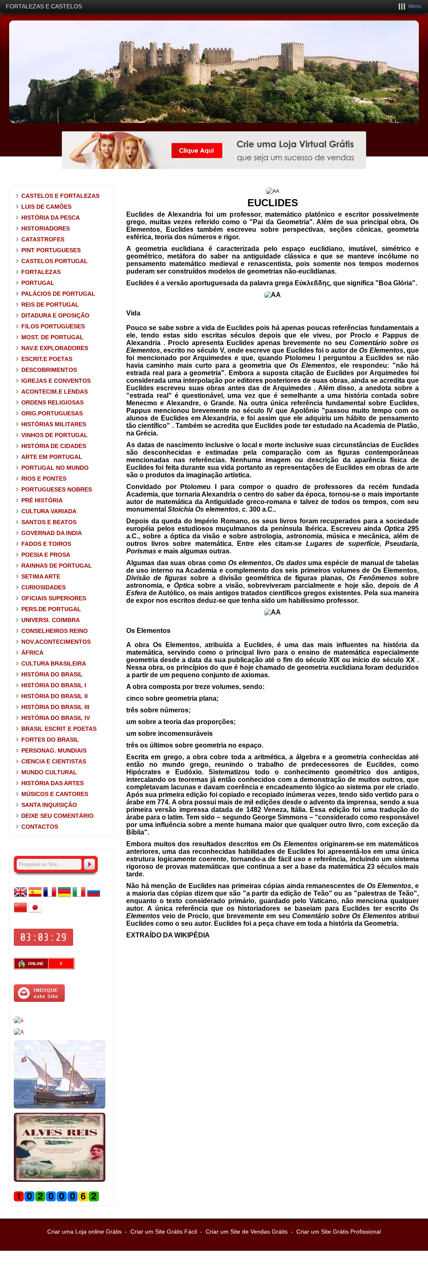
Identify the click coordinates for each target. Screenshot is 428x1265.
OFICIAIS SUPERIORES (53, 598)
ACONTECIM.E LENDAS (54, 391)
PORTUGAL (37, 282)
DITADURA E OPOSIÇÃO (55, 315)
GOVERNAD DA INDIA (51, 533)
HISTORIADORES (45, 228)
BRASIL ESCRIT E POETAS (59, 728)
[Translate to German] (64, 897)
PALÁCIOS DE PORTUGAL (58, 293)
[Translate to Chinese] (20, 912)
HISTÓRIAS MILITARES (53, 424)
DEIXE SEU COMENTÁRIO (57, 815)
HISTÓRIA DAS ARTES (52, 783)
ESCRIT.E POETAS (46, 359)
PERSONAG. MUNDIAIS (54, 750)
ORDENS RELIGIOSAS (52, 402)
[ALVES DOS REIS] (59, 1180)
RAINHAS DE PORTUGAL (56, 565)
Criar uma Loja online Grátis (84, 1231)
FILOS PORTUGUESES (53, 326)
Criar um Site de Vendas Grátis (247, 1231)
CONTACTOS (39, 826)
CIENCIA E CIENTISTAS (53, 761)
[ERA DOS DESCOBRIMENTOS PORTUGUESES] (59, 1107)
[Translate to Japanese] (35, 912)
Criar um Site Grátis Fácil (163, 1231)
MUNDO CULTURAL (49, 772)
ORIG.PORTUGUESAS (52, 413)
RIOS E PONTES (43, 478)
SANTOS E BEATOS (48, 522)
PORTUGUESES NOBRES (56, 489)
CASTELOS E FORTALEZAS (60, 195)
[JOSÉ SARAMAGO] (18, 1020)
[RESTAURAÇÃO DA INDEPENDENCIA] (19, 1032)
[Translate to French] (49, 897)
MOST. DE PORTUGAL (52, 337)
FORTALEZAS (41, 272)
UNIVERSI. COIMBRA (50, 620)
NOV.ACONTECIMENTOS (56, 641)
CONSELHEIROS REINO (54, 630)
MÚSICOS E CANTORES (54, 794)
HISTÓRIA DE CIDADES (53, 446)
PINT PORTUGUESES (51, 250)
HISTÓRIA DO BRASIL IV (55, 717)
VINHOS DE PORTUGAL (54, 435)
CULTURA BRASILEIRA (53, 663)
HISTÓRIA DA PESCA (50, 217)
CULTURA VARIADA (48, 511)
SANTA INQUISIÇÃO (49, 805)
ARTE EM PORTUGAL (51, 456)
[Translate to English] (20, 897)
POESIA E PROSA (45, 554)
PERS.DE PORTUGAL (51, 609)
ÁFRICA (32, 652)
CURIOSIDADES (43, 587)
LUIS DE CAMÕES (46, 206)
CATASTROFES (42, 239)
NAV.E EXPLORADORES (54, 348)
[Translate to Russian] (93, 897)
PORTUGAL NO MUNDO (55, 467)
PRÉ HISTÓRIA (42, 500)
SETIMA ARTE (40, 576)
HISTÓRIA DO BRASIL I (53, 685)
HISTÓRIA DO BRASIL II (54, 696)
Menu (414, 6)
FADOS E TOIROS (46, 543)
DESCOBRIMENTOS (49, 369)
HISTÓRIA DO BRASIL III (55, 707)
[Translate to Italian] (79, 897)
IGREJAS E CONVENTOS (56, 380)
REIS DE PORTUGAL (50, 304)
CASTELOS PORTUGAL (54, 261)
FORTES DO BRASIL (50, 739)
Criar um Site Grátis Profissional (338, 1231)
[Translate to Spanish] (35, 897)
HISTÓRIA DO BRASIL (52, 674)
